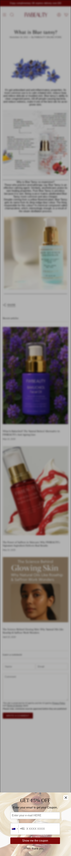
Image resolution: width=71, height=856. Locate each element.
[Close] (65, 797)
